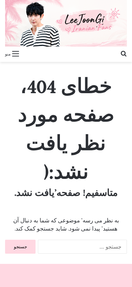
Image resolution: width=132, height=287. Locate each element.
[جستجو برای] (123, 53)
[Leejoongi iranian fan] (66, 23)
